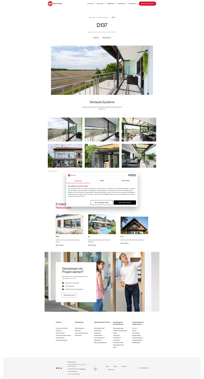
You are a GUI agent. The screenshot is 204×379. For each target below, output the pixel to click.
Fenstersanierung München (120, 330)
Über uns (134, 328)
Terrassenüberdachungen (81, 333)
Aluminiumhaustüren (99, 337)
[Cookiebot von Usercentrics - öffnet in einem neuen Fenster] (129, 175)
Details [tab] (102, 180)
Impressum (123, 366)
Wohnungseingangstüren (100, 342)
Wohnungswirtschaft (118, 345)
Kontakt (115, 366)
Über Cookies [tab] (126, 180)
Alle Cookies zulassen (125, 202)
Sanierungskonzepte (118, 328)
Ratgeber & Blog (136, 335)
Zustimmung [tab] (78, 181)
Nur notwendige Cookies (102, 202)
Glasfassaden (97, 333)
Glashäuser (78, 330)
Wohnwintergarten (79, 328)
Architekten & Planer (118, 342)
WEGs (114, 347)
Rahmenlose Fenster (99, 328)
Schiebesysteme (98, 335)
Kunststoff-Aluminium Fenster (63, 335)
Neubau (115, 333)
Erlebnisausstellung (137, 340)
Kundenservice (117, 337)
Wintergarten (78, 335)
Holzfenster (59, 330)
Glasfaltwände (97, 330)
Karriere (134, 330)
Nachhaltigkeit (136, 333)
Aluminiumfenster (60, 333)
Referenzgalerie (136, 342)
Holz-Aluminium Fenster (62, 328)
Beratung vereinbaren (147, 3)
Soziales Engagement (137, 337)
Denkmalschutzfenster (61, 340)
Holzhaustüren (97, 340)
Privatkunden (116, 340)
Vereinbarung (82, 369)
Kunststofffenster (60, 337)
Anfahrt (107, 366)
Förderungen (116, 335)
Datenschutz (111, 369)
